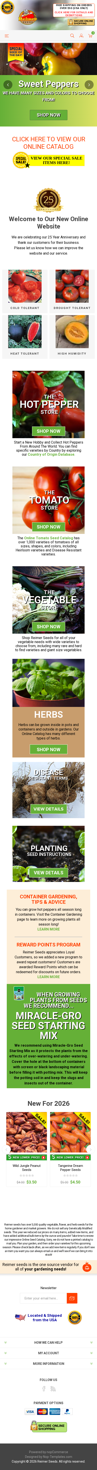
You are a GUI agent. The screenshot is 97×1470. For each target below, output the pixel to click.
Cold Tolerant (24, 308)
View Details (48, 872)
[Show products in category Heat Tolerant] (25, 331)
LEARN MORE (48, 929)
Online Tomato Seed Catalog (48, 538)
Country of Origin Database (51, 454)
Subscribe (72, 1298)
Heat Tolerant (24, 353)
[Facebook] (44, 1388)
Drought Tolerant (72, 308)
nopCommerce (57, 1452)
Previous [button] (7, 84)
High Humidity (72, 353)
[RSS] (53, 1388)
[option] (48, 85)
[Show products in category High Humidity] (72, 331)
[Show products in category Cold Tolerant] (25, 286)
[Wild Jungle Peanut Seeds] (26, 1132)
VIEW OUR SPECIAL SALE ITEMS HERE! (56, 160)
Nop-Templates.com (57, 1457)
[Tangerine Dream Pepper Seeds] (70, 1132)
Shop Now (48, 115)
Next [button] (89, 84)
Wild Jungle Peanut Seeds (27, 1168)
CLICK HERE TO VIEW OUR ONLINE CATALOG (48, 142)
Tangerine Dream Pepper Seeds (70, 1168)
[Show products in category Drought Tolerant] (72, 286)
